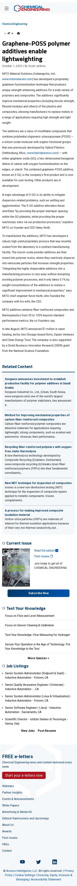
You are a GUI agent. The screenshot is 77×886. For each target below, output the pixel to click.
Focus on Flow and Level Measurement (29, 615)
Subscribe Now (38, 593)
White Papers (10, 805)
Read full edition (44, 550)
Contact (7, 850)
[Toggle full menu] (6, 8)
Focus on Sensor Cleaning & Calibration (29, 625)
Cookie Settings (25, 875)
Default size (8, 33)
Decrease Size (5, 33)
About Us (8, 825)
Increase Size (12, 33)
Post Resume (47, 730)
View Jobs (28, 730)
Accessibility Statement (46, 879)
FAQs (5, 844)
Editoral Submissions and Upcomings (25, 818)
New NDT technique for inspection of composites (38, 483)
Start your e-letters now (24, 775)
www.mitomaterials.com (17, 79)
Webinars (8, 786)
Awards (7, 831)
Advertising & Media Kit (17, 812)
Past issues (42, 556)
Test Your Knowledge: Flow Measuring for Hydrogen (37, 635)
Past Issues (10, 837)
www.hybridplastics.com (42, 153)
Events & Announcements (18, 799)
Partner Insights (12, 792)
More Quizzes (37, 658)
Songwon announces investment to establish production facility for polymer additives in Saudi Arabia (37, 383)
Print (18, 33)
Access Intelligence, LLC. (22, 871)
